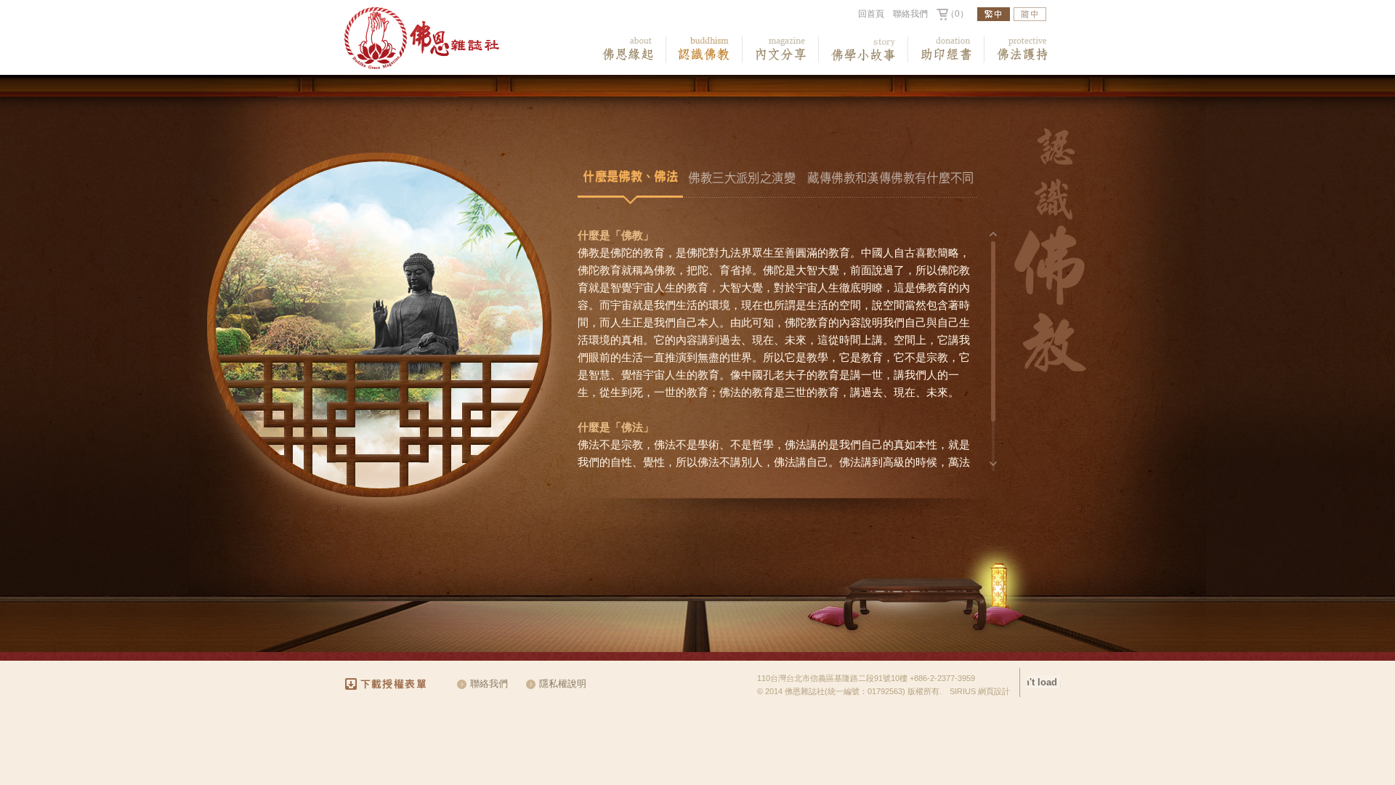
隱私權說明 (562, 683)
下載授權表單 (392, 684)
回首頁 (871, 14)
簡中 (1030, 14)
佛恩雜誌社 (421, 38)
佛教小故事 (863, 49)
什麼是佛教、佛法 (630, 180)
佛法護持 (1022, 49)
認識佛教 (704, 49)
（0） (957, 14)
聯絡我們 (910, 14)
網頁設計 (994, 691)
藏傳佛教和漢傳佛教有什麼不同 (890, 180)
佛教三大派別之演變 (742, 180)
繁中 (993, 14)
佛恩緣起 (628, 49)
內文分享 (781, 49)
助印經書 (946, 49)
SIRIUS (963, 691)
